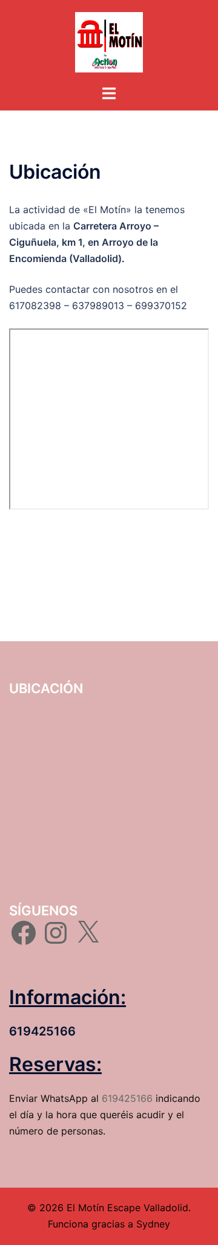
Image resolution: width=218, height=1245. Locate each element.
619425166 (127, 1098)
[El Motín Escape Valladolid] (109, 41)
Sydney (153, 1224)
